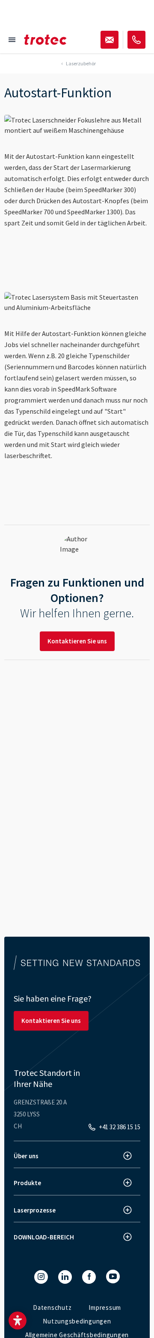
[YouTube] (113, 1276)
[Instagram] (41, 1277)
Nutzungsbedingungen (77, 1321)
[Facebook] (89, 1277)
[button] (18, 1320)
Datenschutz (52, 1307)
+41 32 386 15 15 (119, 1127)
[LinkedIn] (65, 1277)
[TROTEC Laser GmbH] (45, 40)
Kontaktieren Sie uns (77, 641)
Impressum (105, 1307)
